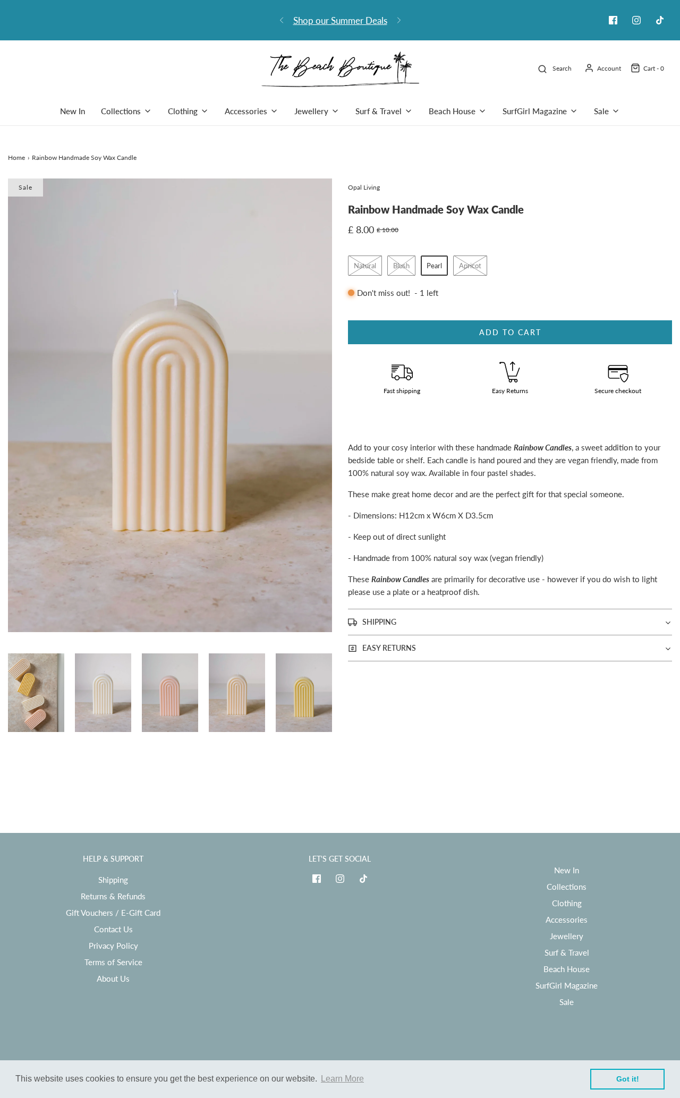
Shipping (113, 879)
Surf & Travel (567, 952)
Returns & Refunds (113, 896)
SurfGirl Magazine (567, 985)
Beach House (566, 969)
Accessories (567, 919)
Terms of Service (113, 962)
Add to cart (510, 332)
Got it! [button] (627, 1079)
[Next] (399, 20)
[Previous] (281, 20)
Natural (365, 265)
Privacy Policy (113, 945)
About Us (113, 978)
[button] (36, 692)
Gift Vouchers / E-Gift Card (113, 912)
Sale (566, 1002)
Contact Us (113, 929)
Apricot (470, 265)
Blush (401, 265)
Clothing (567, 903)
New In (72, 111)
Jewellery (566, 936)
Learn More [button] (342, 1078)
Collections (566, 886)
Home (16, 157)
